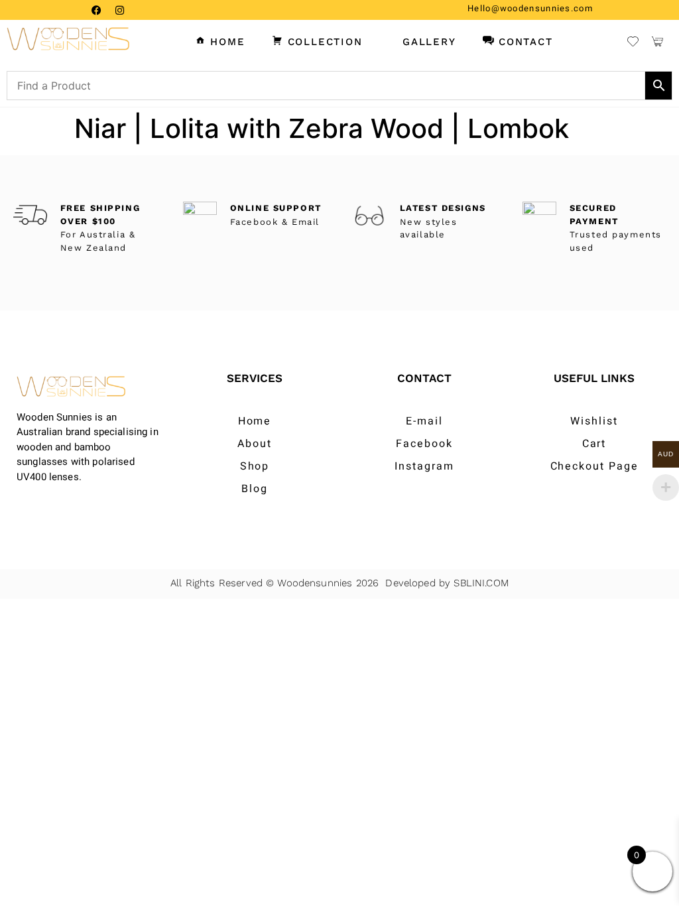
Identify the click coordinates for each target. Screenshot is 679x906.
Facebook (424, 444)
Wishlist (593, 421)
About (254, 444)
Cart (594, 444)
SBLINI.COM (481, 583)
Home (255, 421)
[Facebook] (96, 10)
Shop (255, 466)
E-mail (424, 421)
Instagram (424, 466)
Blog (254, 489)
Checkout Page (594, 466)
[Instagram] (119, 10)
